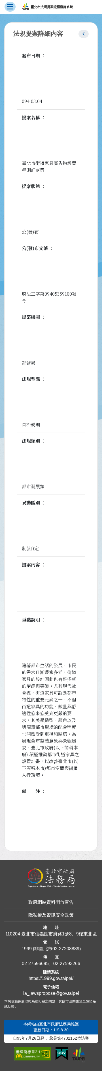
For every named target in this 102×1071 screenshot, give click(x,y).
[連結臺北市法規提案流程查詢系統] (47, 7)
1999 (27, 948)
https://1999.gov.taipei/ (51, 978)
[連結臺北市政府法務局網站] (51, 878)
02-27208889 (65, 948)
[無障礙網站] (32, 1053)
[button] (83, 34)
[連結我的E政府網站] (62, 1053)
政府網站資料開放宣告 (51, 902)
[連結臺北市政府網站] (78, 1054)
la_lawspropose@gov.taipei (51, 993)
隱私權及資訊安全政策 (51, 915)
